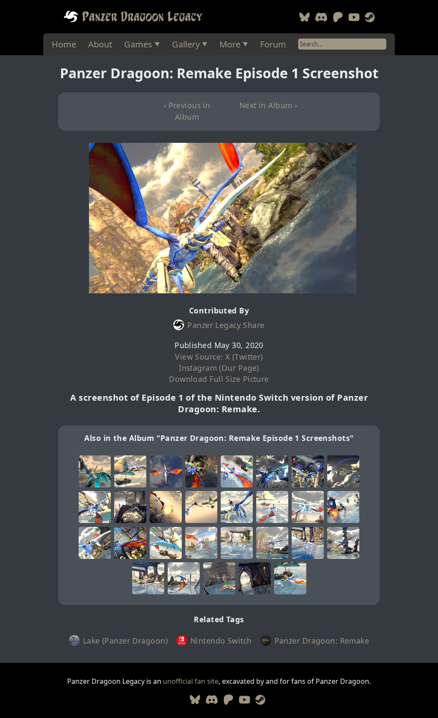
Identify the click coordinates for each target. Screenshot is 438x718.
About (100, 44)
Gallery (186, 44)
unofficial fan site (191, 681)
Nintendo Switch (221, 640)
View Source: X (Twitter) (219, 357)
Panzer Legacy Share (225, 325)
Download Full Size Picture (219, 379)
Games (138, 44)
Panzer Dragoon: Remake (322, 640)
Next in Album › (268, 105)
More (229, 44)
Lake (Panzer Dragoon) (125, 640)
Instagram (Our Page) (219, 368)
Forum (273, 44)
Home (64, 44)
